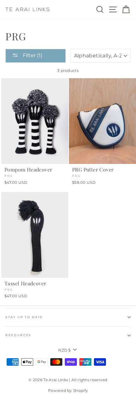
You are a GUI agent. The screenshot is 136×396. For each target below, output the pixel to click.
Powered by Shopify (68, 390)
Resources (18, 335)
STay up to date (24, 317)
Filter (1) (32, 55)
